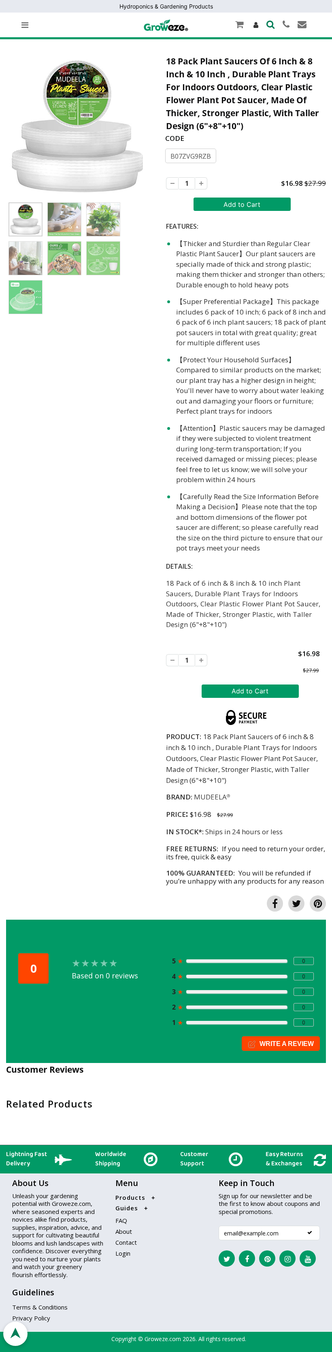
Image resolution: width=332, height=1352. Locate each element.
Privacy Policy (31, 1318)
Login (122, 1253)
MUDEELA (210, 796)
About (123, 1231)
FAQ (121, 1220)
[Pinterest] (267, 1258)
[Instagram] (287, 1258)
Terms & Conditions (40, 1307)
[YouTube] (308, 1258)
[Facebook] (247, 1258)
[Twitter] (227, 1258)
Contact (126, 1242)
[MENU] (24, 25)
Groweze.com (163, 1339)
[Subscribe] (310, 1232)
